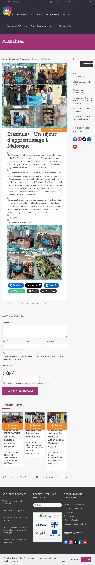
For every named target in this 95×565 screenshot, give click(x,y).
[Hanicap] (54, 525)
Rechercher (78, 59)
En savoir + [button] (65, 559)
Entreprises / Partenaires (74, 508)
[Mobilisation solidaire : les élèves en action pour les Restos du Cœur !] (57, 419)
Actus (53, 26)
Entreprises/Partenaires (58, 14)
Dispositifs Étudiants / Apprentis (77, 504)
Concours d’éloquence (55, 477)
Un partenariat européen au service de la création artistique (15, 530)
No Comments (49, 304)
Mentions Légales (71, 520)
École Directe (70, 2)
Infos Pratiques (38, 26)
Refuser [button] (74, 560)
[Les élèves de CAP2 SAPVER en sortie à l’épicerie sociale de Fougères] (12, 419)
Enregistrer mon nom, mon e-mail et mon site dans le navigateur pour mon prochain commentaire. (32, 357)
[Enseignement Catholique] (54, 516)
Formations (36, 14)
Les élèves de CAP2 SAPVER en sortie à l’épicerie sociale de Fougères (12, 438)
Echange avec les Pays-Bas (16, 477)
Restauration (69, 516)
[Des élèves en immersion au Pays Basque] (35, 419)
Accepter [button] (86, 560)
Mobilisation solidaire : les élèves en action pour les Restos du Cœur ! (56, 438)
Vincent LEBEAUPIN (16, 304)
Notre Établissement (17, 14)
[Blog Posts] (37, 477)
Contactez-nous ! (84, 2)
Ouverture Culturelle (17, 26)
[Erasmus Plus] (54, 533)
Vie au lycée (65, 26)
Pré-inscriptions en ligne (52, 2)
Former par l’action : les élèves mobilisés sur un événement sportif (82, 100)
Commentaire (8, 322)
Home (4, 59)
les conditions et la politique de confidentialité (32, 383)
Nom (5, 341)
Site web (50, 342)
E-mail (28, 342)
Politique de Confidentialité (75, 524)
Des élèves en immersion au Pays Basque (33, 433)
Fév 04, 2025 (33, 304)
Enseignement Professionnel (19, 59)
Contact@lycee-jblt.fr (19, 2)
